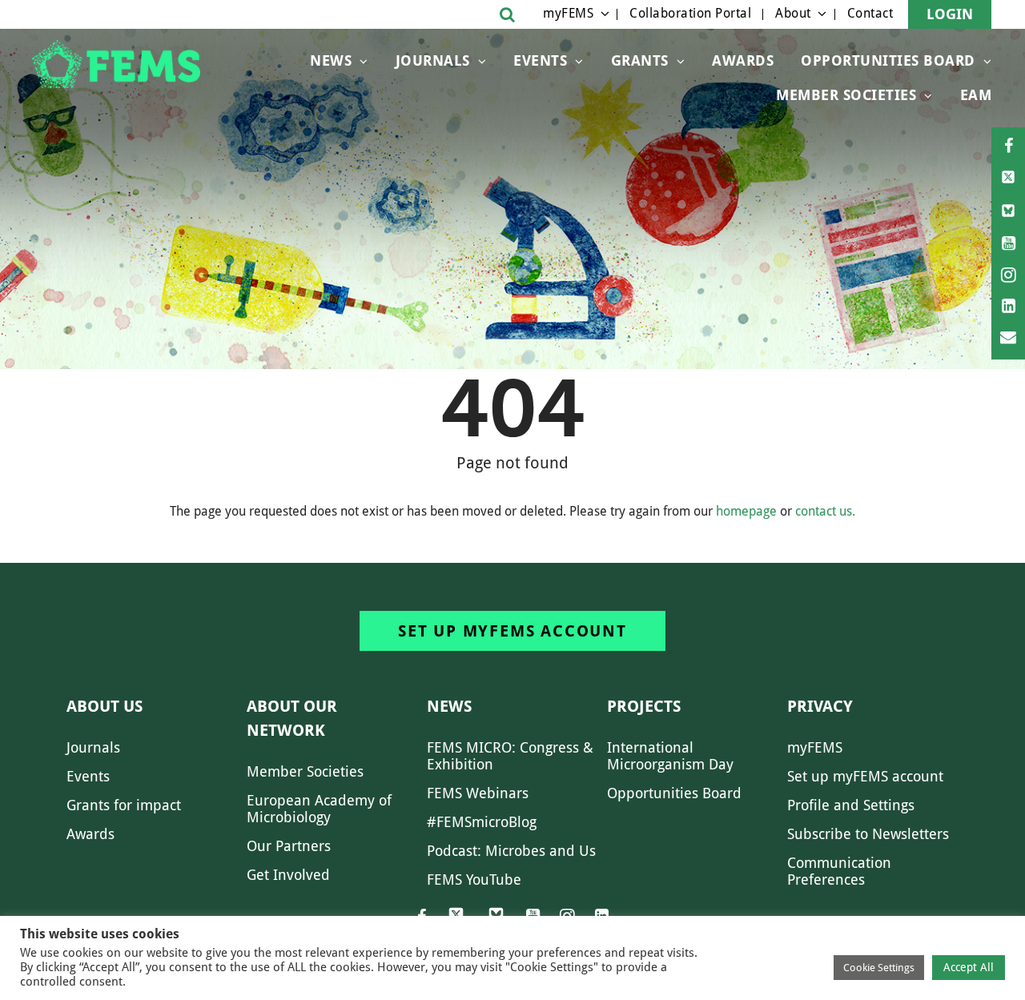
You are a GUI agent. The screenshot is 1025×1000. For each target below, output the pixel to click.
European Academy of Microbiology (319, 808)
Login (950, 14)
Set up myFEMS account (512, 631)
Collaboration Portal (690, 13)
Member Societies (846, 94)
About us (104, 706)
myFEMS (568, 13)
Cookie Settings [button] (878, 968)
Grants (640, 60)
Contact (870, 13)
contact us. (825, 511)
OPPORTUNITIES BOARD (888, 60)
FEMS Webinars (478, 793)
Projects (644, 706)
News (331, 60)
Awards (743, 60)
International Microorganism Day (670, 756)
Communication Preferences (839, 871)
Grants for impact (123, 805)
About (793, 13)
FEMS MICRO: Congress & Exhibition (510, 756)
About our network (292, 718)
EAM (976, 94)
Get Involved (288, 874)
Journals (433, 60)
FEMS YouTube (474, 879)
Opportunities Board (674, 793)
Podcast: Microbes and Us (511, 850)
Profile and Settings (850, 805)
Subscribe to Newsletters (868, 833)
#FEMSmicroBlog (482, 821)
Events (540, 60)
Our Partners (289, 845)
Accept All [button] (968, 967)
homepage (746, 511)
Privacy (820, 706)
